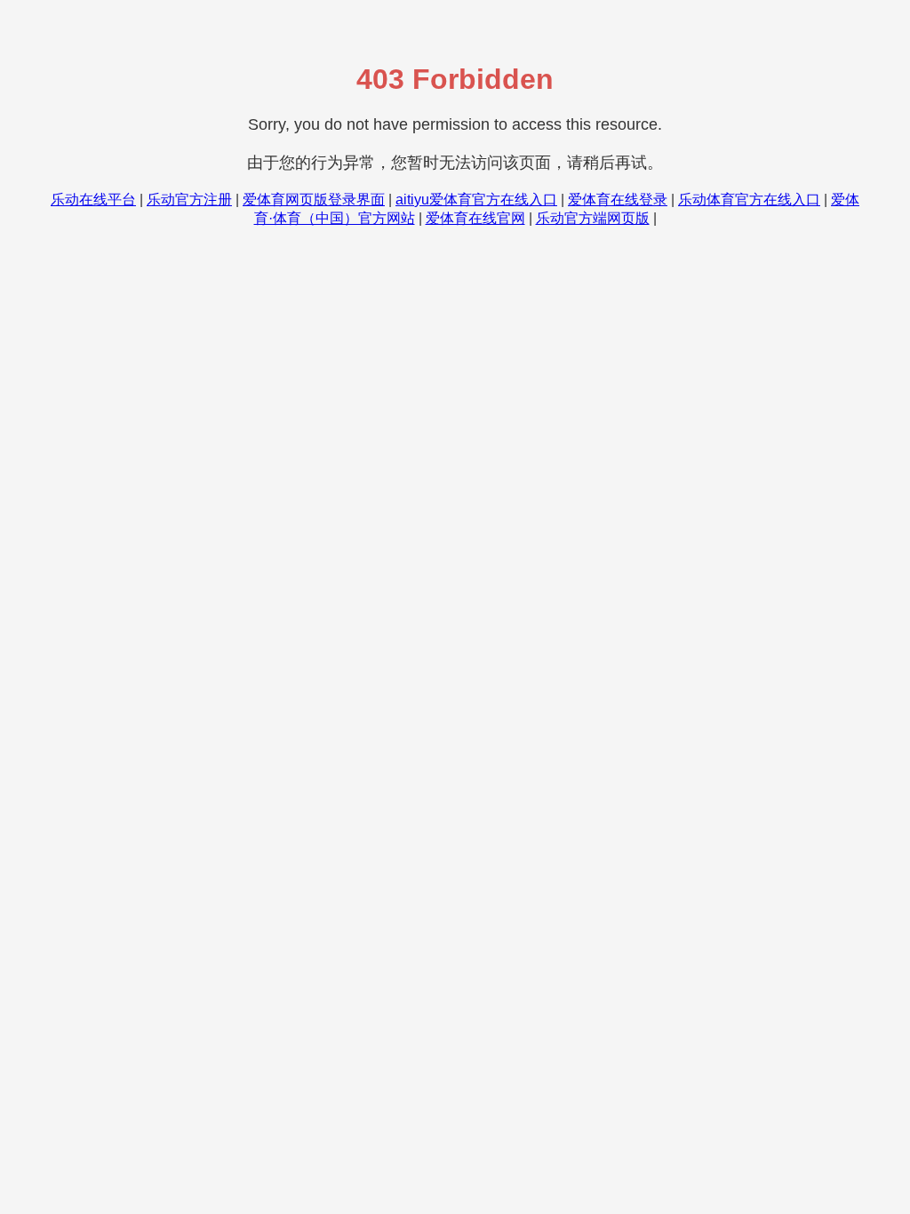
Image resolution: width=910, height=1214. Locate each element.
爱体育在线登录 (617, 199)
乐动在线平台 (93, 199)
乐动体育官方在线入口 (749, 199)
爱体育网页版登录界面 (314, 199)
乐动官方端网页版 (593, 218)
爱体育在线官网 (475, 218)
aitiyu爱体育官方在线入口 (476, 199)
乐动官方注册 (189, 199)
